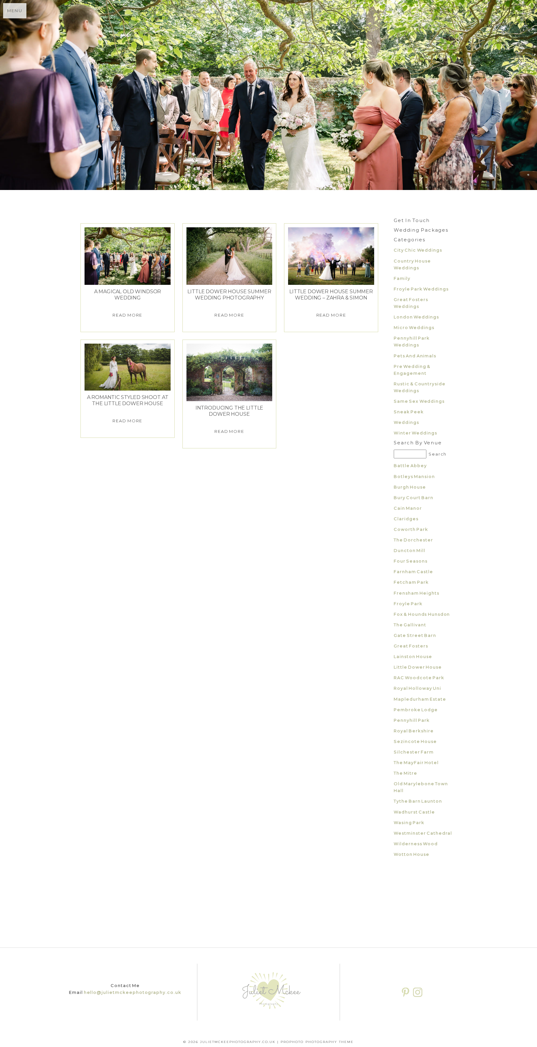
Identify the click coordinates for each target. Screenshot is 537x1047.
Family (402, 278)
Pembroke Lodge (416, 709)
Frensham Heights (416, 593)
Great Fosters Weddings (411, 303)
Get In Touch (412, 220)
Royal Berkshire (414, 730)
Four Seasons (411, 560)
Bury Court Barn (414, 497)
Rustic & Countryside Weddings (420, 387)
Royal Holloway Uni (417, 688)
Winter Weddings (415, 432)
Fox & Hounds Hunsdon (422, 614)
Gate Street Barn (415, 635)
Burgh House (410, 486)
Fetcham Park (411, 582)
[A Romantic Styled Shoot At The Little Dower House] (128, 367)
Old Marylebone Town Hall (421, 787)
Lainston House (413, 656)
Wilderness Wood (416, 843)
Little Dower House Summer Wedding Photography (229, 294)
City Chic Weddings (418, 250)
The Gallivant (410, 624)
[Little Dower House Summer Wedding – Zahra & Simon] (331, 256)
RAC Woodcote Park (419, 677)
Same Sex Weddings (419, 401)
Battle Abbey (410, 465)
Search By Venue (418, 443)
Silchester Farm (414, 751)
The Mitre (405, 773)
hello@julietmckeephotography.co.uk (132, 992)
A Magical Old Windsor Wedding (127, 294)
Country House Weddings (412, 264)
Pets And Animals (415, 355)
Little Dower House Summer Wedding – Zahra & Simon (331, 294)
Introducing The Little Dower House (229, 411)
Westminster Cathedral (423, 833)
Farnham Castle (413, 571)
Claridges (406, 518)
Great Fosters (411, 645)
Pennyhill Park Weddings (412, 341)
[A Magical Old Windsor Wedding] (128, 256)
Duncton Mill (409, 550)
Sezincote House (415, 741)
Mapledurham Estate (420, 699)
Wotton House (411, 854)
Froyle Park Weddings (421, 288)
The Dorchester (413, 539)
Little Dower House (418, 667)
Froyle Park (408, 603)
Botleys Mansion (414, 476)
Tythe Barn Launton (418, 801)
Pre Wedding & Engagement (412, 370)
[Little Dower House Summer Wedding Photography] (229, 256)
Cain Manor (408, 508)
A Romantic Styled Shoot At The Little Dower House (127, 400)
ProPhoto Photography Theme (317, 1042)
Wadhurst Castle (414, 811)
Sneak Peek (409, 411)
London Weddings (416, 316)
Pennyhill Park (412, 720)
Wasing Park (409, 822)
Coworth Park (411, 529)
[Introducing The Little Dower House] (229, 372)
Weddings (406, 422)
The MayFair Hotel (416, 762)
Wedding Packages (421, 230)
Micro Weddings (414, 327)
